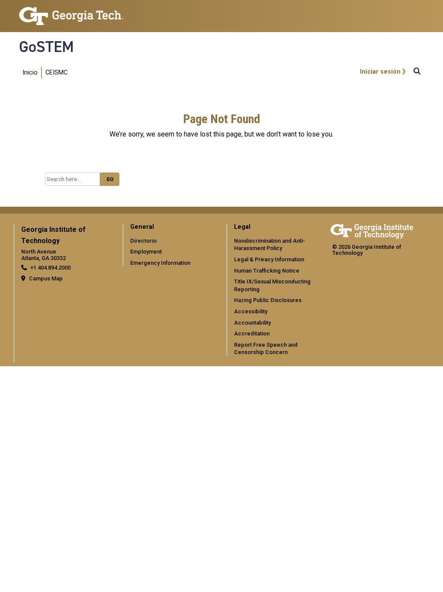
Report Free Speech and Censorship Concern (266, 349)
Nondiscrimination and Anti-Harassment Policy (269, 244)
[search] (417, 73)
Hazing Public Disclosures (268, 300)
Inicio (30, 72)
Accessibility (250, 311)
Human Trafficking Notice (266, 270)
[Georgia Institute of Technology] (71, 12)
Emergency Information (160, 263)
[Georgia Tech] (372, 230)
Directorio (143, 240)
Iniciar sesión (380, 71)
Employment (146, 251)
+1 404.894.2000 (50, 267)
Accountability (252, 322)
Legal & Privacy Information (269, 259)
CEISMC (56, 72)
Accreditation (252, 333)
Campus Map (46, 278)
